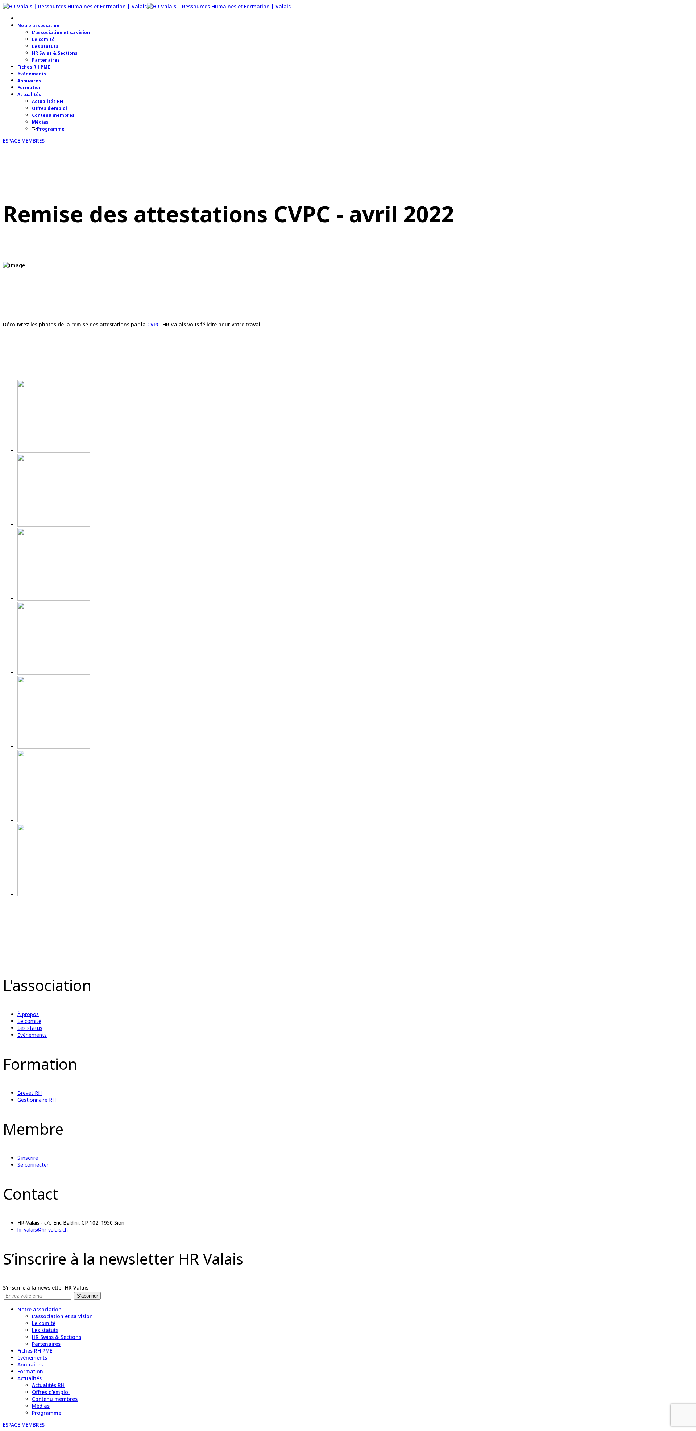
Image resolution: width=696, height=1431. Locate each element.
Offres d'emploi (49, 108)
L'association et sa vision (61, 32)
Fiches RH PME (33, 67)
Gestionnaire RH (36, 1099)
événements (31, 74)
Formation (29, 87)
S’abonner (87, 1296)
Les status (29, 1027)
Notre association (38, 25)
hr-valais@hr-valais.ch (42, 1229)
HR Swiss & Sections (55, 53)
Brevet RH (29, 1092)
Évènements (32, 1034)
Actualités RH (47, 101)
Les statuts (45, 46)
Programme (51, 129)
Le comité (43, 39)
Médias (40, 122)
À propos (28, 1014)
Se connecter (33, 1164)
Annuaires (29, 81)
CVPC (153, 324)
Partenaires (46, 60)
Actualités (29, 94)
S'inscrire (27, 1157)
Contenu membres (53, 115)
